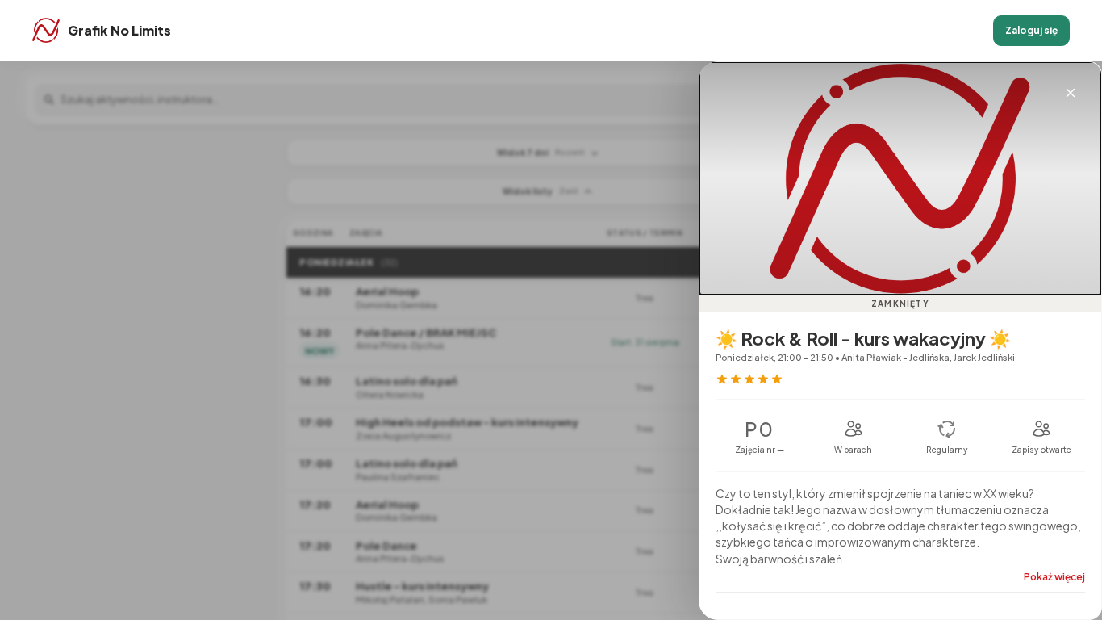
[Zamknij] (1070, 93)
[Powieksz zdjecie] (900, 178)
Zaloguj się (1031, 30)
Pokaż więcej (1054, 577)
